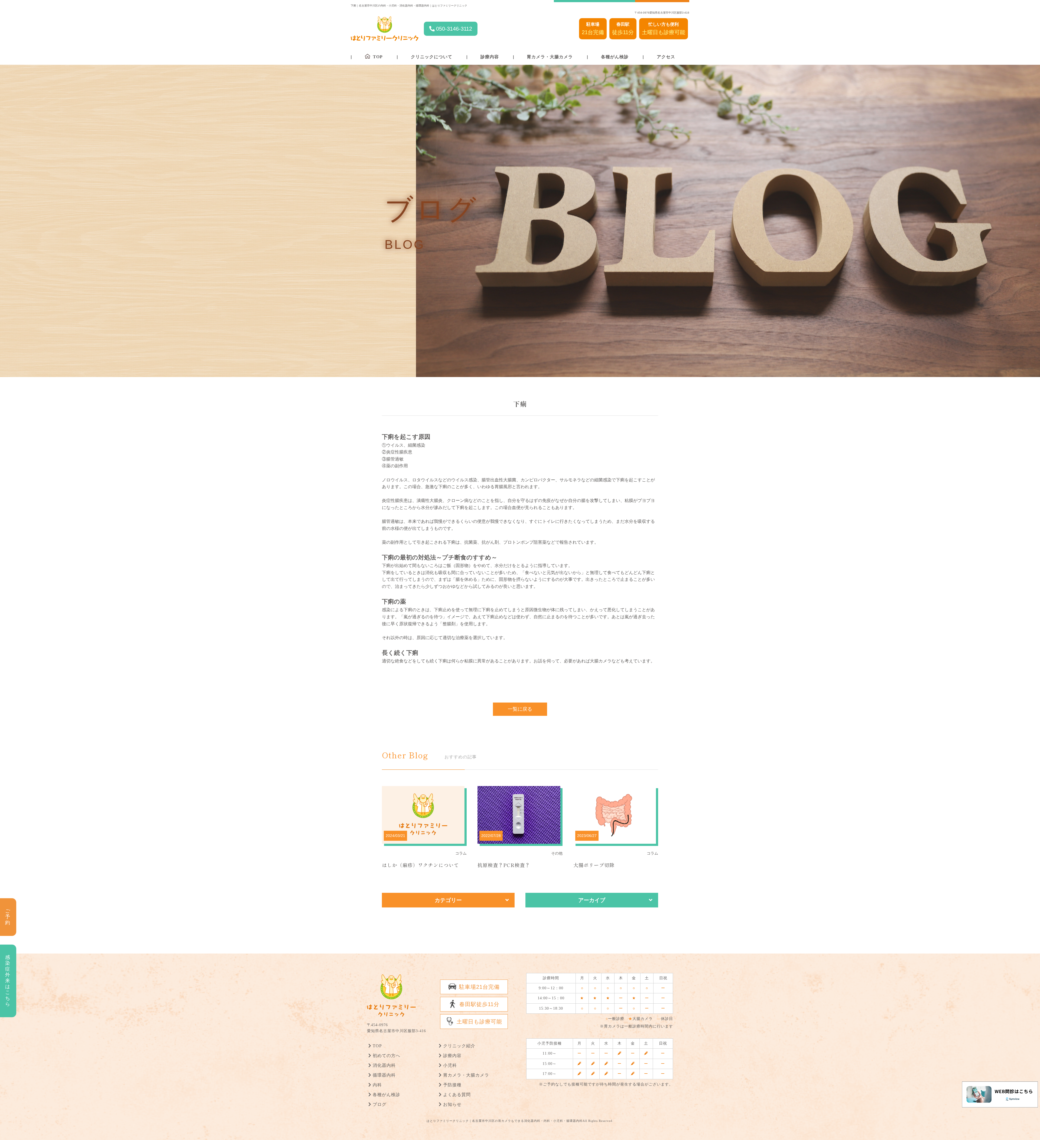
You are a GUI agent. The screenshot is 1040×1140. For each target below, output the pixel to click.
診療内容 (489, 56)
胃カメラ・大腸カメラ (550, 56)
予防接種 (452, 1085)
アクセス (666, 56)
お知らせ (452, 1104)
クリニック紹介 (459, 1046)
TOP (377, 1046)
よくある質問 (457, 1094)
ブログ (379, 1104)
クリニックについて (431, 56)
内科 (377, 1085)
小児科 (450, 1065)
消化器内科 (384, 1065)
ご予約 (7, 916)
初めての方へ (386, 1055)
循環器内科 (384, 1075)
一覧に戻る (520, 709)
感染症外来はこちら (7, 981)
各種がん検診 (615, 56)
